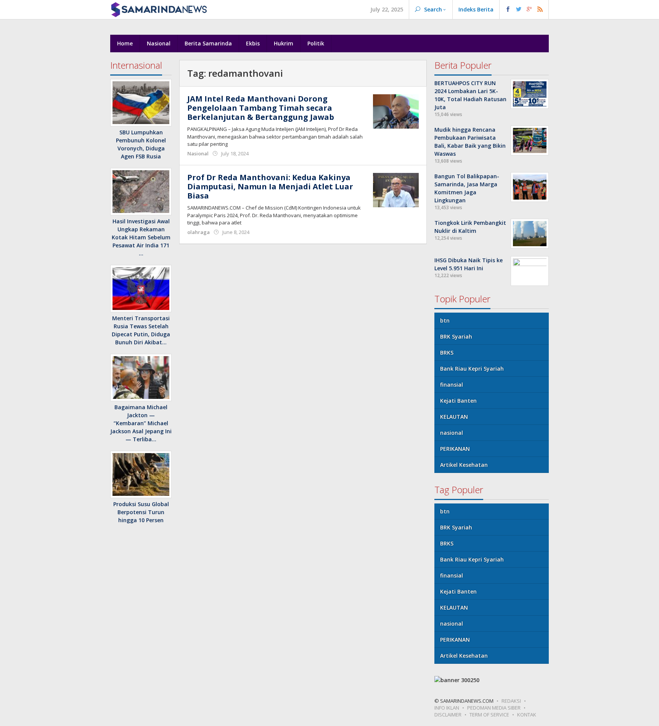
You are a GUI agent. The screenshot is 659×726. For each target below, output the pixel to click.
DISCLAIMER (447, 714)
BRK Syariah (456, 336)
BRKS (446, 352)
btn (445, 320)
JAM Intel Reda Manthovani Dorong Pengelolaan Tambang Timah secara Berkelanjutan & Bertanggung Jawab (260, 108)
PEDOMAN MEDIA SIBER (494, 707)
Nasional (198, 153)
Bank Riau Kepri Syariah (472, 368)
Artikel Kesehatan (464, 464)
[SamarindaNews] (158, 9)
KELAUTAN (454, 416)
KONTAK (526, 714)
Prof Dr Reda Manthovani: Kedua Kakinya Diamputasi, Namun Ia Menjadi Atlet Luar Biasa (270, 186)
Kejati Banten (458, 400)
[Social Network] (524, 9)
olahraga (198, 232)
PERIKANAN (455, 448)
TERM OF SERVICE (489, 714)
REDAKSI (511, 700)
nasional (451, 432)
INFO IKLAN (446, 707)
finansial (451, 384)
